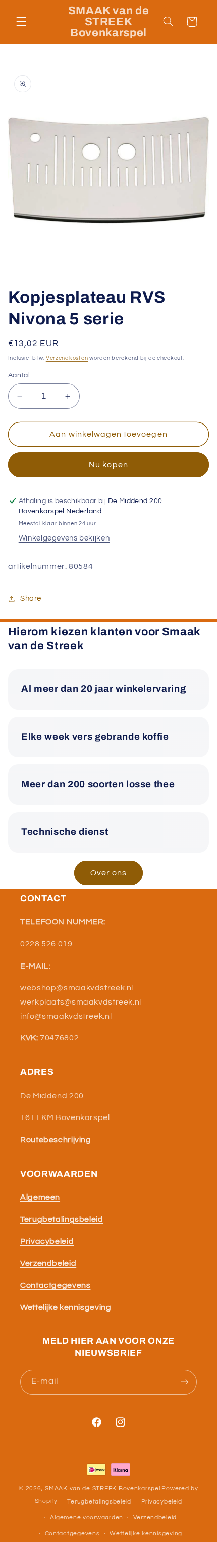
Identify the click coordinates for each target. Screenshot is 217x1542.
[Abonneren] (184, 1382)
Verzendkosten (67, 358)
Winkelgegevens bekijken (64, 538)
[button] (21, 21)
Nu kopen (108, 464)
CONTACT (43, 898)
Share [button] (30, 598)
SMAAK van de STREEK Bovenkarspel (102, 1488)
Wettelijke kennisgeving (146, 1533)
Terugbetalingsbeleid (99, 1502)
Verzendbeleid (155, 1517)
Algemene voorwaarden (86, 1517)
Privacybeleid (162, 1502)
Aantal (19, 375)
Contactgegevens (72, 1533)
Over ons (108, 873)
